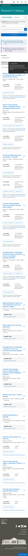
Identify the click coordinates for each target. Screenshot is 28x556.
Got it (25, 71)
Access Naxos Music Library (10, 316)
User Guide (13, 48)
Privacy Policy (24, 531)
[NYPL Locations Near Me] (18, 2)
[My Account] (14, 2)
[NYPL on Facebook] (16, 526)
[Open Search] (22, 2)
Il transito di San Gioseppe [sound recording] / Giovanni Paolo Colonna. (12, 205)
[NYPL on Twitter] (19, 526)
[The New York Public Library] (2, 2)
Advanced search (22, 32)
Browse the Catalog (19, 17)
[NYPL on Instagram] (22, 526)
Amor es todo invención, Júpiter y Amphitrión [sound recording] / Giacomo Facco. (12, 106)
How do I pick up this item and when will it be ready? (14, 454)
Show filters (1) (15, 34)
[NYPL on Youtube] (25, 526)
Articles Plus (8, 41)
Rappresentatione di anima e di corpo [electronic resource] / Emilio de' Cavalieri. (12, 304)
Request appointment (8, 144)
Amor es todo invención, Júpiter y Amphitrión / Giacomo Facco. (12, 463)
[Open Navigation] (25, 2)
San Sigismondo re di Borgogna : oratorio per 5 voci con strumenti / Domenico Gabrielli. (12, 348)
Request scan (19, 125)
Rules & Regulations (22, 534)
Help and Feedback (23, 554)
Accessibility (24, 529)
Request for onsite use (8, 92)
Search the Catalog (7, 17)
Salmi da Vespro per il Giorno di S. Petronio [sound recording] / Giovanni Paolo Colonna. (12, 75)
